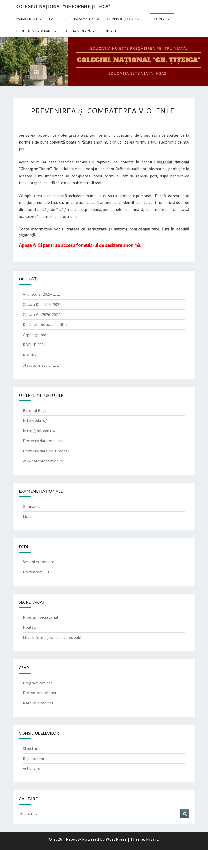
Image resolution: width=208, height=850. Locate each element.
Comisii (159, 19)
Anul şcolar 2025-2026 (42, 294)
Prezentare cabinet (40, 692)
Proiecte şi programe (34, 31)
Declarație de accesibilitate (46, 324)
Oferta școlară (77, 31)
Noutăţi (29, 627)
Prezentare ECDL (38, 571)
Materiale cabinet (38, 702)
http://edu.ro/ (35, 420)
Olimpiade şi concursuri (126, 19)
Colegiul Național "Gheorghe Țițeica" (63, 6)
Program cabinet (38, 682)
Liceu (27, 516)
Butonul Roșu (34, 410)
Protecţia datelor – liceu (43, 440)
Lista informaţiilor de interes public (53, 637)
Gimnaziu (31, 506)
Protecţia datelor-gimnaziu (47, 450)
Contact (109, 31)
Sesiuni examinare (38, 561)
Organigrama (34, 334)
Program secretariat (41, 617)
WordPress (116, 839)
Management (26, 19)
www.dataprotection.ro (43, 460)
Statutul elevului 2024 (42, 365)
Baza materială (86, 19)
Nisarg (152, 839)
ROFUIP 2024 (34, 344)
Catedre (55, 19)
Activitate (31, 768)
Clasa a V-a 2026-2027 (41, 314)
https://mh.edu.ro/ (39, 430)
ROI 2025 (30, 354)
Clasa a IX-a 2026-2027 (42, 304)
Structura (31, 748)
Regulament (34, 758)
